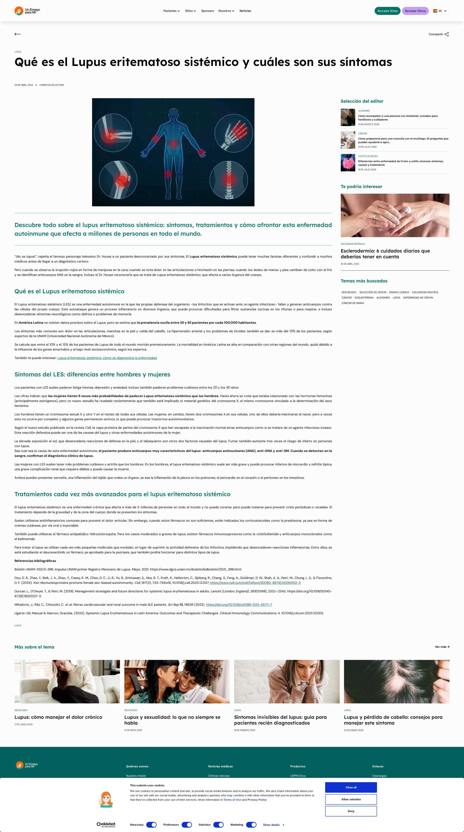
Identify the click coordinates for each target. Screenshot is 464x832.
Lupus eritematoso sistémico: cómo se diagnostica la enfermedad (107, 358)
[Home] (27, 11)
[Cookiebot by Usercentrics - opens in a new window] (106, 825)
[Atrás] (17, 34)
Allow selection (351, 799)
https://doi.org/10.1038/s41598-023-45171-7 (239, 604)
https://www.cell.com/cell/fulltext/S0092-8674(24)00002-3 (255, 583)
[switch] (187, 825)
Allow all (351, 787)
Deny (351, 811)
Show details (271, 824)
